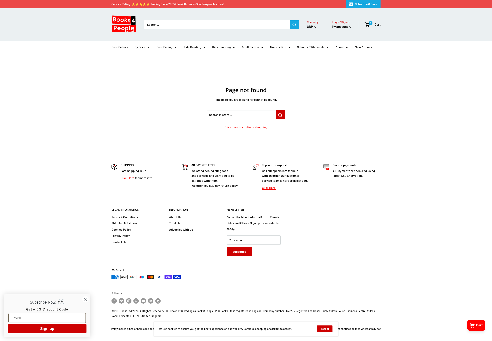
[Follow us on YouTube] (143, 301)
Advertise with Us (181, 229)
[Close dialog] (85, 299)
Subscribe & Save (366, 4)
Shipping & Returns (124, 223)
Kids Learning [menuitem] (221, 47)
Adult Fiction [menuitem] (250, 47)
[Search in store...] (280, 114)
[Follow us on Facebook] (114, 301)
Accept (325, 328)
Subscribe (239, 251)
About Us (175, 217)
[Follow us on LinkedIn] (150, 301)
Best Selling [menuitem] (164, 47)
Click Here (127, 178)
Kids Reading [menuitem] (192, 47)
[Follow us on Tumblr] (158, 301)
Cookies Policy (121, 229)
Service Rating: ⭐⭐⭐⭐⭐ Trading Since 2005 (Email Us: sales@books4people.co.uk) (167, 4)
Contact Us (118, 242)
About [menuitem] (340, 47)
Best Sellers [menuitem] (119, 47)
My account (340, 26)
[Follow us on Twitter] (121, 301)
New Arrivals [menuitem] (363, 47)
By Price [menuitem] (140, 47)
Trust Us (174, 223)
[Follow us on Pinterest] (136, 301)
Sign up (47, 328)
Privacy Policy (120, 235)
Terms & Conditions (124, 217)
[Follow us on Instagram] (128, 301)
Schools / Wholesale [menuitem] (311, 47)
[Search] (294, 24)
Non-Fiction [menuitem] (278, 47)
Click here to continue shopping (246, 127)
